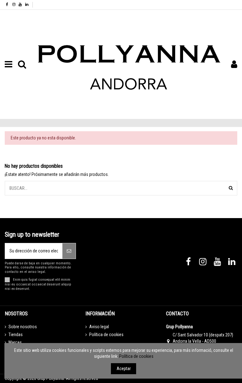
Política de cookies (106, 334)
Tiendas (16, 334)
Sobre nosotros (23, 326)
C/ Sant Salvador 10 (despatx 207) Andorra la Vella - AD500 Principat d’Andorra (203, 341)
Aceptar (124, 368)
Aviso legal (99, 326)
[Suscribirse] (69, 251)
